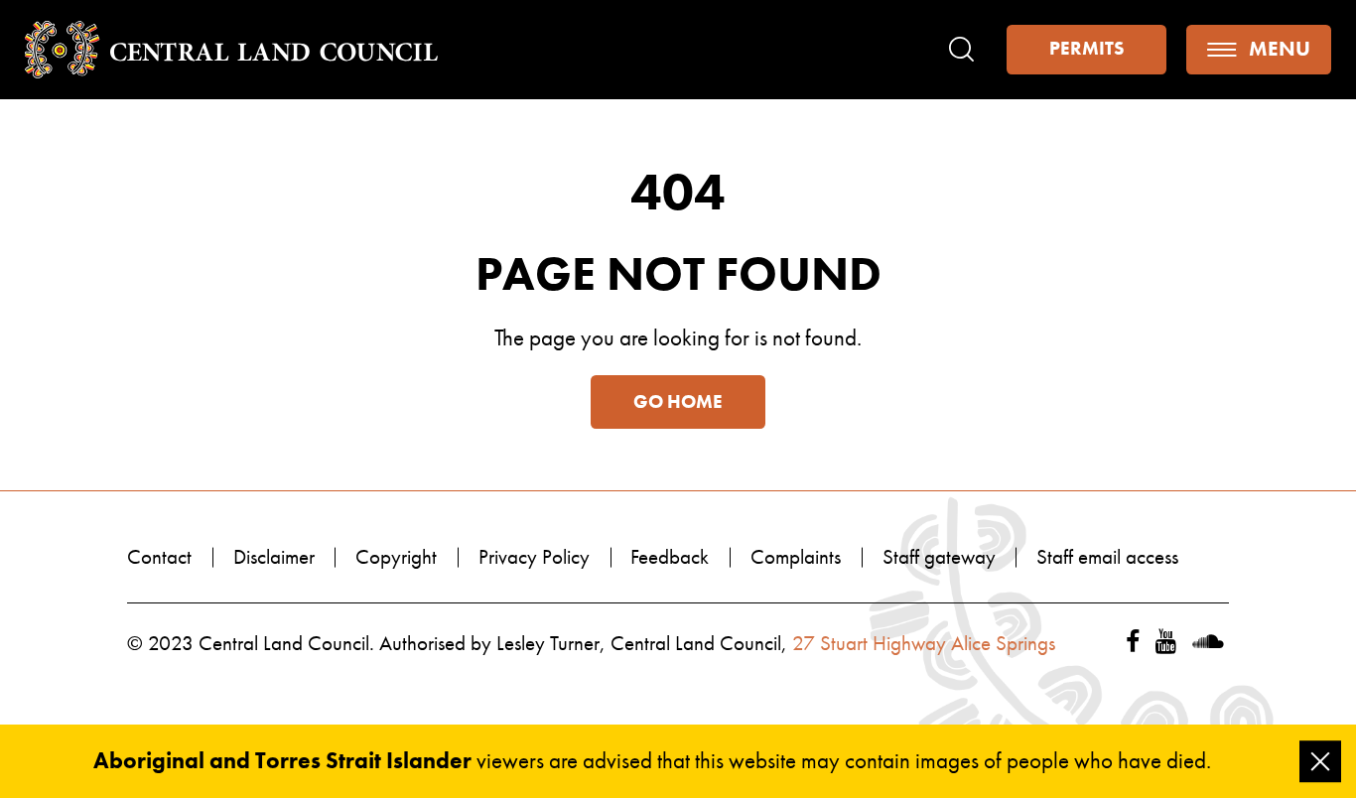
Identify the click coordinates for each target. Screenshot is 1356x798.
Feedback (669, 557)
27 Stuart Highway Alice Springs (923, 643)
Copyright (396, 557)
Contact (159, 557)
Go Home (678, 402)
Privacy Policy (534, 557)
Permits (1086, 49)
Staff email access (1107, 557)
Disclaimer (274, 557)
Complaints (795, 557)
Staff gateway (939, 557)
